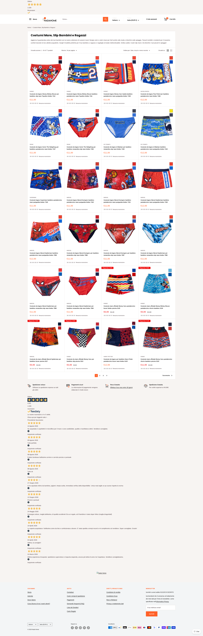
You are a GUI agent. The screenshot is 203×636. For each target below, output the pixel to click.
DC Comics (107, 144)
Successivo (166, 375)
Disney (32, 91)
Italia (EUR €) (44, 624)
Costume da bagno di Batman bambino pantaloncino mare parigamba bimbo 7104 (154, 148)
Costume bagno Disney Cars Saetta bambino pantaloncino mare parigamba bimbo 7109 (118, 95)
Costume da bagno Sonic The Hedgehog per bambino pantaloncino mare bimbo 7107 (44, 148)
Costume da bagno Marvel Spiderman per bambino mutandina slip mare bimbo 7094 (80, 307)
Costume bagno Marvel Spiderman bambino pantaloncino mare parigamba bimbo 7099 (44, 254)
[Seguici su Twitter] (76, 627)
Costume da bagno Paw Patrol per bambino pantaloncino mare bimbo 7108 (155, 95)
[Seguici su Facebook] (72, 627)
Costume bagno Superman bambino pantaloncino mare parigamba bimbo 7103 (46, 201)
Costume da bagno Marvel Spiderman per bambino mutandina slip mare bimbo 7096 (154, 254)
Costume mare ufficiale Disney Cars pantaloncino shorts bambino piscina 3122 (156, 360)
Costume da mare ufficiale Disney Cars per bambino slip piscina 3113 (80, 360)
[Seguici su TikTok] (88, 627)
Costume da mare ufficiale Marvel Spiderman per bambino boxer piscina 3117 (45, 360)
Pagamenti (70, 600)
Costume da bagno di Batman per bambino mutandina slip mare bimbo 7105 (117, 148)
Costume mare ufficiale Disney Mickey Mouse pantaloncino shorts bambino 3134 (155, 307)
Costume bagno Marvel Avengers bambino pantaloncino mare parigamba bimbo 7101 (117, 201)
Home (29, 27)
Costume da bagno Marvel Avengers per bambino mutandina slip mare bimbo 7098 (83, 254)
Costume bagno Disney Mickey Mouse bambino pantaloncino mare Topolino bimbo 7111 (82, 95)
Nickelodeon (145, 91)
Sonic (31, 144)
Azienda (30, 596)
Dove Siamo (31, 600)
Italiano (31, 624)
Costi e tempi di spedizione (76, 596)
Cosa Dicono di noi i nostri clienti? (38, 603)
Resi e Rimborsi (111, 600)
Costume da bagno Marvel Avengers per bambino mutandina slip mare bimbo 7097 (120, 254)
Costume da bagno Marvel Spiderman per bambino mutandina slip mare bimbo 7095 (43, 307)
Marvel (69, 197)
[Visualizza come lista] (171, 50)
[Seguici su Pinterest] (84, 627)
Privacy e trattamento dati (115, 603)
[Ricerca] (105, 19)
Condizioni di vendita (113, 592)
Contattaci (70, 592)
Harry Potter (108, 356)
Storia (29, 592)
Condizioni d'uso (111, 596)
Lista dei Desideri (72, 607)
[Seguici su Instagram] (80, 627)
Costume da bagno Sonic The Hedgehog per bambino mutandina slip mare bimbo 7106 (81, 148)
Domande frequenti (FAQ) (75, 603)
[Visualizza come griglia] (168, 50)
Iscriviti (151, 614)
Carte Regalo (71, 611)
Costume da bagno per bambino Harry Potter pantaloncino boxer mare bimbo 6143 (118, 360)
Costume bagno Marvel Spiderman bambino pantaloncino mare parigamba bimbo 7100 (155, 201)
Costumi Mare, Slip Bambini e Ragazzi (44, 27)
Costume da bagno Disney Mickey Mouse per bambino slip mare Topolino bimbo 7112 (44, 95)
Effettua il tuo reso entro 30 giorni (121, 387)
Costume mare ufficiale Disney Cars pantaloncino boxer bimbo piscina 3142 (119, 307)
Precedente (31, 420)
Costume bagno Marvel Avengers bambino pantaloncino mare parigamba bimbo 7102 (80, 201)
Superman (33, 197)
